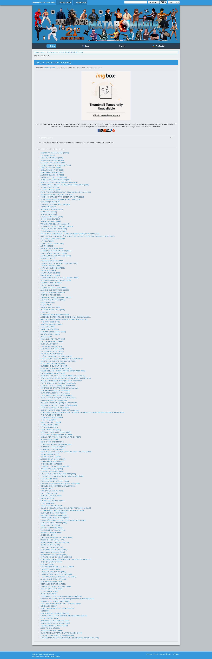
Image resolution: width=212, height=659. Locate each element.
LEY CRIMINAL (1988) (49, 591)
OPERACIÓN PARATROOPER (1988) (55, 586)
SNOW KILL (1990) (48, 270)
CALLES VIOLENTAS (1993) (51, 469)
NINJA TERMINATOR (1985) (51, 170)
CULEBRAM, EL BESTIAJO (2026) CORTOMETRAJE (62, 510)
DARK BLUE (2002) (48, 214)
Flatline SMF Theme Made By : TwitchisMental (46, 656)
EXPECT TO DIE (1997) (49, 285)
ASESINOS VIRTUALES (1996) (52, 300)
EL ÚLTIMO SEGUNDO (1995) (52, 363)
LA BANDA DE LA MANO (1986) (53, 523)
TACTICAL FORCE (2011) (50, 295)
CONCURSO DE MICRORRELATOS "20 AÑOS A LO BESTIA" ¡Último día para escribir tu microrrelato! (82, 412)
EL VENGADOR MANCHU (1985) (53, 288)
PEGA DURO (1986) (48, 594)
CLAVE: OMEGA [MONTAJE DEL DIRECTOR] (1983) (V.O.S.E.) (65, 508)
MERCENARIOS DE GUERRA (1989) (55, 623)
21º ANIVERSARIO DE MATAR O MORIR (57, 567)
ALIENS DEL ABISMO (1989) (52, 175)
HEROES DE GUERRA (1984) (52, 160)
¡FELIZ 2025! (45, 312)
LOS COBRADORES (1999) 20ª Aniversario (58, 383)
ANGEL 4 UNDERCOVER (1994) (53, 579)
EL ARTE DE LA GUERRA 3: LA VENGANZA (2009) (61, 633)
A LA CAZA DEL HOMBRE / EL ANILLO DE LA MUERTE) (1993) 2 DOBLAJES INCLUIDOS (77, 236)
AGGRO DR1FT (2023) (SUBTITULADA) (56, 194)
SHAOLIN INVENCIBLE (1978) (52, 268)
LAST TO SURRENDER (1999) (52, 292)
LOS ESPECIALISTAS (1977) (51, 261)
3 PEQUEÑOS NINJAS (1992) (52, 461)
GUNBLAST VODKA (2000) (51, 209)
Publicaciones (50, 67)
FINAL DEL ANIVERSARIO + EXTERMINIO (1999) (60, 604)
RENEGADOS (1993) (48, 606)
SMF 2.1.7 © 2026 (37, 654)
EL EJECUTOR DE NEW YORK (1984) (55, 251)
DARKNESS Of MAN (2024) (51, 172)
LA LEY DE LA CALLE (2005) (52, 243)
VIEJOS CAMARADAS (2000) (52, 540)
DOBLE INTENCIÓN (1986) (51, 417)
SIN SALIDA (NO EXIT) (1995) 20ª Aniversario (58, 405)
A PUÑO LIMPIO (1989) (50, 334)
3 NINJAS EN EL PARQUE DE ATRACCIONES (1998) (61, 476)
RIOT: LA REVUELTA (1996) (51, 547)
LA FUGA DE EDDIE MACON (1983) (55, 204)
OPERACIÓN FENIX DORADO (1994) (55, 180)
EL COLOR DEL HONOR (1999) (53, 513)
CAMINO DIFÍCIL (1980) (50, 219)
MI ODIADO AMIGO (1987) (51, 630)
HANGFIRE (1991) (47, 498)
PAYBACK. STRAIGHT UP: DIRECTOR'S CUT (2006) (62, 197)
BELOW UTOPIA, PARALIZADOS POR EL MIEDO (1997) (63, 319)
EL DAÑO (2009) (47, 327)
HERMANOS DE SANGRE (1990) (53, 555)
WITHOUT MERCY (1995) (50, 532)
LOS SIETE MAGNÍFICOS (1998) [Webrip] (57, 635)
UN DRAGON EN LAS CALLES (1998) (55, 280)
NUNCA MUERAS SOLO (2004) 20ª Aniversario (60, 410)
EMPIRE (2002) (46, 488)
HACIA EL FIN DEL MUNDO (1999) (54, 518)
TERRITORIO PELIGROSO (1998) (54, 626)
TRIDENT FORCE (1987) (50, 569)
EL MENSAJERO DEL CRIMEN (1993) (55, 165)
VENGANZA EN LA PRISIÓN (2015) (54, 613)
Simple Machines (49, 654)
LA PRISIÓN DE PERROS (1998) (53, 253)
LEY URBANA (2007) (49, 427)
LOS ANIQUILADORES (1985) (52, 239)
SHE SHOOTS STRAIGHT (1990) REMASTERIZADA (61, 359)
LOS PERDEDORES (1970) (51, 581)
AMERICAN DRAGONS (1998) (52, 552)
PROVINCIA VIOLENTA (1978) (52, 310)
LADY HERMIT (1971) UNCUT (52, 351)
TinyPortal (149, 654)
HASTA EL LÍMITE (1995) (50, 422)
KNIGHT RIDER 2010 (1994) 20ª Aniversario (58, 398)
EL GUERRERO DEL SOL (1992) (53, 231)
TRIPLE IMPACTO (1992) (50, 430)
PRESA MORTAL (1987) (50, 275)
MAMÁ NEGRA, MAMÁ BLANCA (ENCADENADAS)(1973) (63, 616)
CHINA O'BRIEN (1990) (49, 187)
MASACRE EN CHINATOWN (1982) (54, 601)
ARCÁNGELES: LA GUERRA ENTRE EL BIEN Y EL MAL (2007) (65, 452)
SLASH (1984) (46, 305)
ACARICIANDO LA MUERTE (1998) (54, 542)
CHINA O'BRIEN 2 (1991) (50, 190)
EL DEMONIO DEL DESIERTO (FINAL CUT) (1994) (61, 596)
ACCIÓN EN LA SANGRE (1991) (53, 459)
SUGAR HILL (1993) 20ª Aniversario (54, 408)
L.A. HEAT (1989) (47, 241)
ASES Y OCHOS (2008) (50, 628)
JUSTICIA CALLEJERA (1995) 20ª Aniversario (58, 403)
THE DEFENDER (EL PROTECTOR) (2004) (58, 577)
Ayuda (156, 654)
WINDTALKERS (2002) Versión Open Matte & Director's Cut (65, 192)
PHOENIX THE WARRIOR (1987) (53, 515)
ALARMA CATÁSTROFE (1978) (53, 332)
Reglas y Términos (165, 654)
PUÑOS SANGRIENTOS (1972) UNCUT (56, 356)
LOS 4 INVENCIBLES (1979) (51, 158)
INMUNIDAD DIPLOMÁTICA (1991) (54, 621)
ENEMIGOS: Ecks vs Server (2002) (54, 153)
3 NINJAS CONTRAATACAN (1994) (54, 466)
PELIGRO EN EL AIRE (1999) (52, 248)
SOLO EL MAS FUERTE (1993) (52, 163)
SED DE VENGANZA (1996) (51, 341)
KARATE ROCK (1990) (49, 329)
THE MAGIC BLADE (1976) (51, 346)
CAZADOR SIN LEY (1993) (51, 464)
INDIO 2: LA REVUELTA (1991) (52, 339)
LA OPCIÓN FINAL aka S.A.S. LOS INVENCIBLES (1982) (63, 520)
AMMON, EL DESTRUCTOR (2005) (55, 290)
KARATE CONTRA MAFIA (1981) (53, 229)
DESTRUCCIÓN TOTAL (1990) (53, 584)
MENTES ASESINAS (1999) (51, 324)
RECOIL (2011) (46, 337)
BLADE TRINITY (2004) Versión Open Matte (58, 182)
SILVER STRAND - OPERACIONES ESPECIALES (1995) (63, 371)
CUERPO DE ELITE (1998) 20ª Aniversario (57, 386)
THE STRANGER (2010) (50, 322)
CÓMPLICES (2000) (48, 212)
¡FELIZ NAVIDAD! (47, 302)
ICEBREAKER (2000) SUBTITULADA (55, 297)
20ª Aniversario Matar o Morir (52, 373)
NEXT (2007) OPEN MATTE (52, 442)
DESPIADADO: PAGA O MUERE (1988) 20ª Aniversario (63, 376)
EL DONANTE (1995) (48, 479)
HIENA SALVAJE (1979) (49, 454)
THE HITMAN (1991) (48, 420)
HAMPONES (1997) (48, 207)
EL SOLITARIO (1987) (49, 344)
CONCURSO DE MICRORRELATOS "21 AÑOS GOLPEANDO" (65, 559)
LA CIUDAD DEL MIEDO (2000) (53, 550)
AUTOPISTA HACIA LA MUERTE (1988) (56, 226)
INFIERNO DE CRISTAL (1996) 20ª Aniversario (59, 388)
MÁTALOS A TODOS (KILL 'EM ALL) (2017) (58, 474)
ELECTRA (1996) (47, 564)
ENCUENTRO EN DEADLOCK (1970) (53, 62)
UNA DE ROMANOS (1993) (51, 589)
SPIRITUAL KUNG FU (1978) (52, 491)
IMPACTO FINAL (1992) (50, 525)
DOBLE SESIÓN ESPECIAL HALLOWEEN (57, 486)
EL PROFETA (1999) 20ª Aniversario (55, 393)
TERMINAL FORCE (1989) (51, 283)
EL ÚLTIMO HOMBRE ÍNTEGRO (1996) (56, 434)
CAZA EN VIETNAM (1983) (51, 562)
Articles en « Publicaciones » (51, 149)
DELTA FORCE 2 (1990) (50, 545)
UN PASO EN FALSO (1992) (51, 354)
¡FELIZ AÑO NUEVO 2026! (51, 506)
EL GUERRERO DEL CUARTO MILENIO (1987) (59, 278)
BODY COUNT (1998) (49, 439)
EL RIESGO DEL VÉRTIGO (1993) (53, 366)
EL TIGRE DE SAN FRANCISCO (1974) (56, 368)
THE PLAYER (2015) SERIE (51, 415)
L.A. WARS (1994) (47, 155)
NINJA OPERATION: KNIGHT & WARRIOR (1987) (60, 437)
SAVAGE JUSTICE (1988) (50, 273)
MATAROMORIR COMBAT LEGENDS (56, 557)
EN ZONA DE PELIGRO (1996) (52, 530)
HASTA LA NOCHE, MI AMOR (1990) (55, 432)
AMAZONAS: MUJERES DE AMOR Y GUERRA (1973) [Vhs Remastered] (69, 234)
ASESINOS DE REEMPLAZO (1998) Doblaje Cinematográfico (65, 317)
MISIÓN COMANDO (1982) (51, 528)
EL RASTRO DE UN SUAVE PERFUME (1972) (59, 263)
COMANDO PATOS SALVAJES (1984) (55, 444)
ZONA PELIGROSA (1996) (51, 496)
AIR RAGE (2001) (47, 246)
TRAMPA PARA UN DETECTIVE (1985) (56, 574)
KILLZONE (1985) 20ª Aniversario (53, 400)
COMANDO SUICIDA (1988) (51, 449)
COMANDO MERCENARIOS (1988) (54, 314)
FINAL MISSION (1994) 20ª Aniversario (56, 395)
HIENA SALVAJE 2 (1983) (50, 457)
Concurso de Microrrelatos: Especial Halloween (60, 483)
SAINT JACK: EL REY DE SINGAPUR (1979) (58, 361)
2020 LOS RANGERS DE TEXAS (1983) (56, 537)
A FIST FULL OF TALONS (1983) (53, 177)
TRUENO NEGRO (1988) (50, 265)
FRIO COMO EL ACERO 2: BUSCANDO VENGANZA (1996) (64, 185)
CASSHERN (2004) (48, 535)
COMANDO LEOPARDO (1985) (53, 447)
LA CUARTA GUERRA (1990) (52, 349)
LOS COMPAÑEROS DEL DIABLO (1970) (57, 608)
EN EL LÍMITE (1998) (48, 493)
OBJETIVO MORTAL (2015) (51, 217)
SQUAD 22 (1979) (47, 258)
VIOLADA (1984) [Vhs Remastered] (54, 224)
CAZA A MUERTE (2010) (50, 307)
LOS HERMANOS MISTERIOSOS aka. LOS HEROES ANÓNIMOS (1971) (69, 638)
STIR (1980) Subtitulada (50, 202)
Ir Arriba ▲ (176, 654)
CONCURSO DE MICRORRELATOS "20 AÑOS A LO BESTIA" (65, 378)
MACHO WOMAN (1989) (50, 221)
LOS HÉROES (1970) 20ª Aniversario (55, 390)
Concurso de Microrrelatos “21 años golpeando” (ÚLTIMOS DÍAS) (67, 599)
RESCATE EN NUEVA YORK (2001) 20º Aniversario (61, 381)
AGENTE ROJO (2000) (49, 425)
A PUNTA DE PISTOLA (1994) (52, 501)
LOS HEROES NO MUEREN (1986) (54, 481)
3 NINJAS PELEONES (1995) (51, 471)
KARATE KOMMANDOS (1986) (53, 572)
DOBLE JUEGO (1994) (49, 618)
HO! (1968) (44, 611)
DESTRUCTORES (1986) (50, 168)
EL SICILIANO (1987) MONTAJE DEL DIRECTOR (60, 199)
